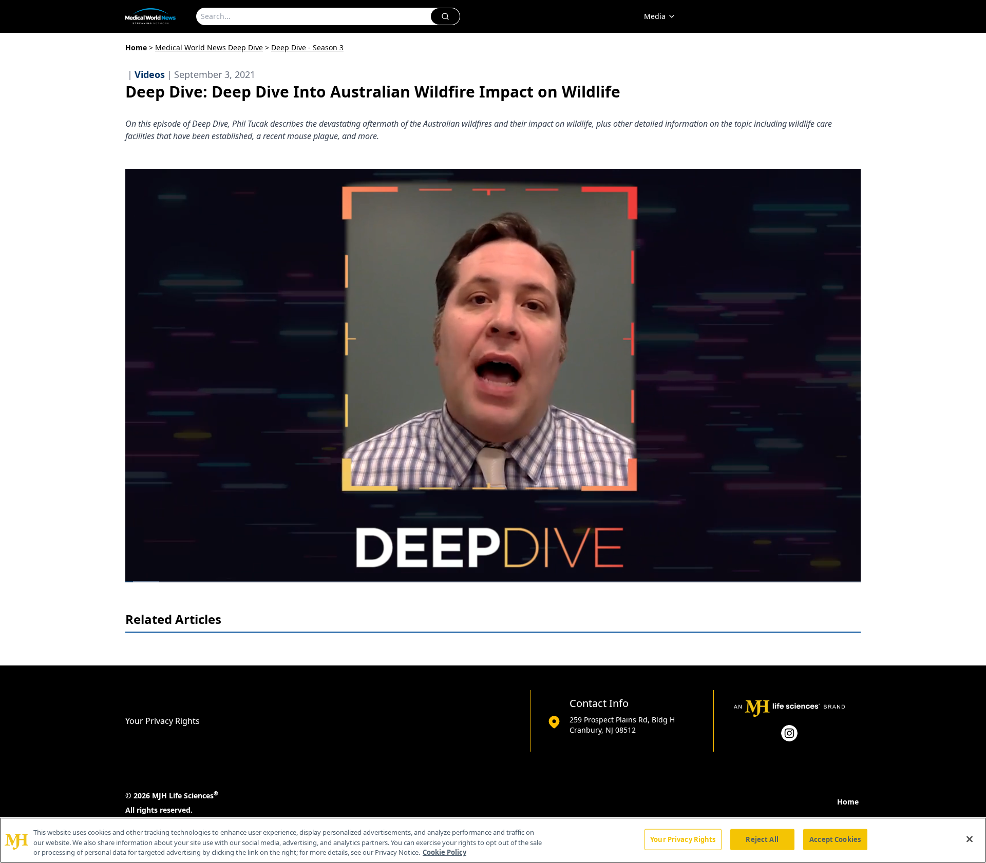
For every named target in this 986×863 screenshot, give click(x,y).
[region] (493, 840)
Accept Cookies (835, 839)
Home (136, 47)
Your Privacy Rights (162, 721)
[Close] (969, 839)
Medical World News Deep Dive (209, 47)
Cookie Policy (444, 852)
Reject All (762, 839)
